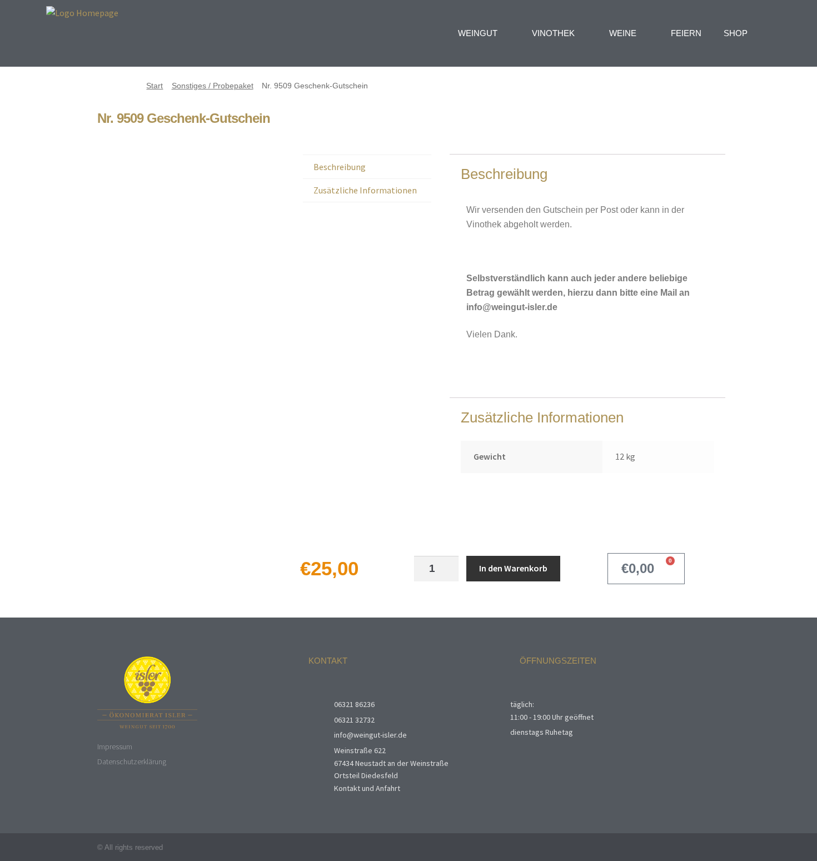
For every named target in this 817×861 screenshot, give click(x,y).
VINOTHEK (553, 33)
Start (154, 85)
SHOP (736, 33)
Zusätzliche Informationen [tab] (365, 190)
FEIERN (686, 33)
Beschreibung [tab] (339, 166)
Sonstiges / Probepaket (212, 85)
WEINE (622, 33)
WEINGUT (477, 33)
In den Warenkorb (513, 568)
